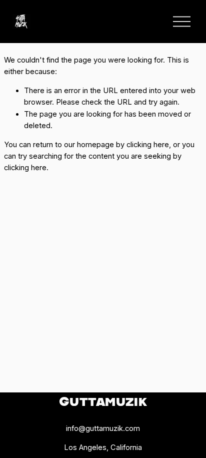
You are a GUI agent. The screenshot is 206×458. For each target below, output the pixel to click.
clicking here (147, 144)
